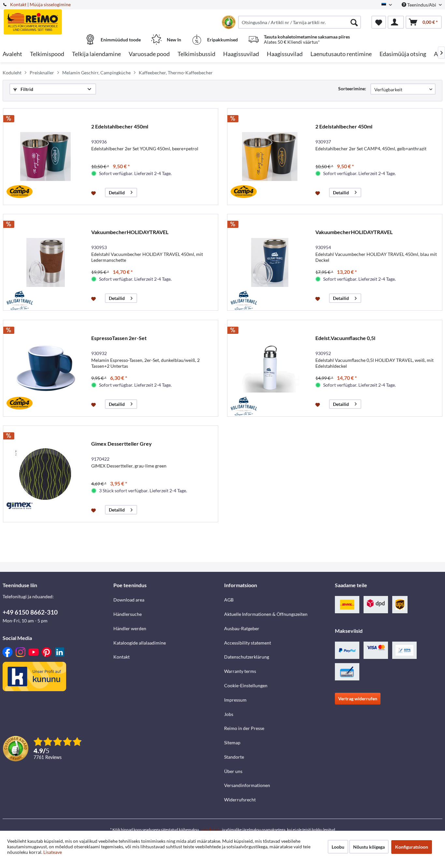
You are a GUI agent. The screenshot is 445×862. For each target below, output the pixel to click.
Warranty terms (240, 671)
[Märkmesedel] (378, 22)
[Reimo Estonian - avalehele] (57, 18)
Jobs (228, 714)
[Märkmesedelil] (94, 193)
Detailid (117, 192)
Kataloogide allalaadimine (139, 643)
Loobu (338, 847)
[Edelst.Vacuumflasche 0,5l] (270, 368)
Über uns (233, 771)
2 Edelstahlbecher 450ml (119, 126)
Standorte (234, 757)
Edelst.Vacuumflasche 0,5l (345, 338)
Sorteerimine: (352, 88)
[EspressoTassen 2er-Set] (46, 368)
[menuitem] (299, 22)
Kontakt (18, 4)
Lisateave (52, 852)
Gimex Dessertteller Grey (121, 443)
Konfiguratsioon (411, 847)
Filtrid (26, 89)
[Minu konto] (396, 22)
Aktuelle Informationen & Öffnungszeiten (266, 614)
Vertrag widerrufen (357, 698)
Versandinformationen (247, 785)
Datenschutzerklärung (246, 657)
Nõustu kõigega (369, 847)
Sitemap (232, 742)
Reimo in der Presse (244, 728)
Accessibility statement (247, 643)
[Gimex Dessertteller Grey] (46, 473)
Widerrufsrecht (240, 799)
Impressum (235, 700)
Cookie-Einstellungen (245, 685)
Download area (128, 599)
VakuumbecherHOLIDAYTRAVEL (129, 232)
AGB (229, 599)
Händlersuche (127, 614)
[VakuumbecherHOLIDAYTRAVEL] (46, 262)
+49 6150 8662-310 (30, 612)
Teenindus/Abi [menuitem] (421, 4)
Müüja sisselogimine (50, 4)
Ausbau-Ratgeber (241, 628)
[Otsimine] (354, 22)
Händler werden (129, 628)
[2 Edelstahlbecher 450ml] (46, 156)
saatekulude (211, 829)
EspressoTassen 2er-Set (119, 338)
